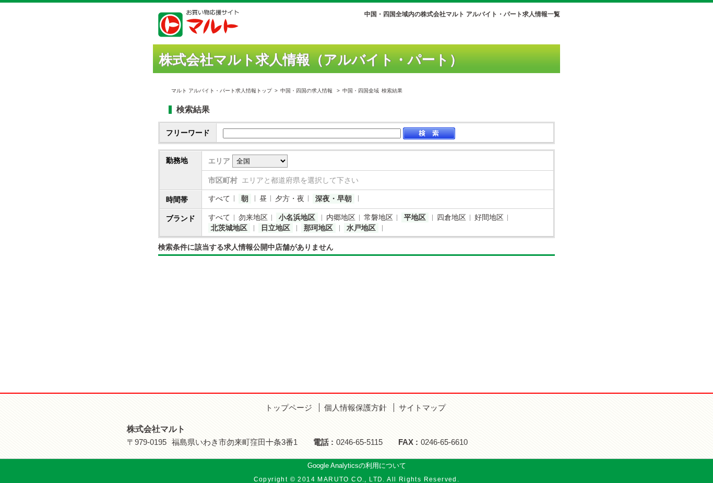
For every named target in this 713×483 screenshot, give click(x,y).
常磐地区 (378, 217)
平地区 (415, 217)
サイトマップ (422, 407)
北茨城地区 (229, 227)
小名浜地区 (297, 217)
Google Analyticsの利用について (356, 465)
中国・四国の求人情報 (307, 90)
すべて (219, 198)
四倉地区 (451, 217)
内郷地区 (340, 217)
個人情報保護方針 (355, 407)
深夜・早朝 (333, 198)
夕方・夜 (289, 198)
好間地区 (489, 217)
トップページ (288, 407)
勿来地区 (253, 217)
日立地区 (275, 227)
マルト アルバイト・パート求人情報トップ (221, 90)
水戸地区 (361, 227)
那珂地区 (318, 227)
